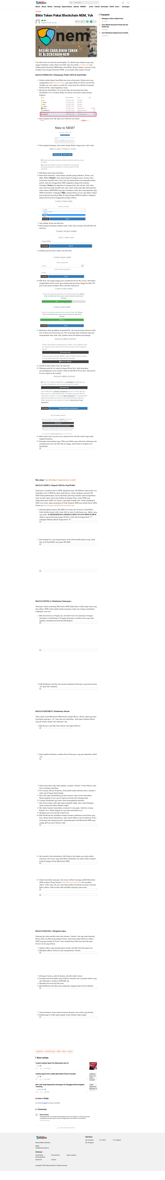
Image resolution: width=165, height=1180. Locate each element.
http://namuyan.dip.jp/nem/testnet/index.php (59, 505)
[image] (93, 1066)
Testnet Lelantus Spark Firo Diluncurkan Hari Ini (52, 1063)
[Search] (71, 2)
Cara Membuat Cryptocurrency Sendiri (115, 33)
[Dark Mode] (128, 2)
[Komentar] (82, 21)
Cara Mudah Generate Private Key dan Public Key (115, 26)
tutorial (70, 1051)
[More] (95, 21)
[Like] (76, 21)
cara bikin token (84, 65)
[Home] (123, 2)
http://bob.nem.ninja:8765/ (72, 882)
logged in (46, 1103)
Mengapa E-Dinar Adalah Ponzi (112, 19)
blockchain (39, 1051)
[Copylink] (91, 21)
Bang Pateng (44, 1115)
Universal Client (58, 82)
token (64, 1051)
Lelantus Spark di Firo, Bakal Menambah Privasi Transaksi (56, 1074)
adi (42, 20)
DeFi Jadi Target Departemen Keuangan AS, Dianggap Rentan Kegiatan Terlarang (60, 1086)
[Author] (38, 21)
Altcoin (38, 11)
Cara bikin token (50, 1051)
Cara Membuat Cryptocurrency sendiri (60, 479)
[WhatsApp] (87, 21)
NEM (58, 1051)
